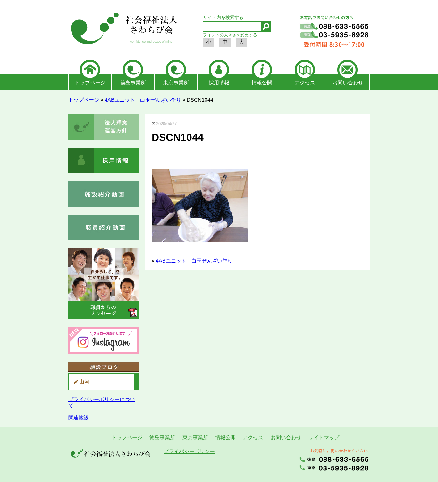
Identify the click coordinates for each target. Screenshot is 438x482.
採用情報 (219, 82)
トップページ (90, 82)
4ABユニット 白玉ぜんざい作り (143, 100)
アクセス (305, 82)
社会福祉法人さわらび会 (122, 29)
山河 (84, 381)
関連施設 (78, 417)
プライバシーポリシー (189, 451)
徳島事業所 (133, 82)
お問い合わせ (348, 82)
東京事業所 (176, 82)
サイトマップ (323, 437)
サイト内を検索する (223, 17)
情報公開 (262, 82)
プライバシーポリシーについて (101, 402)
